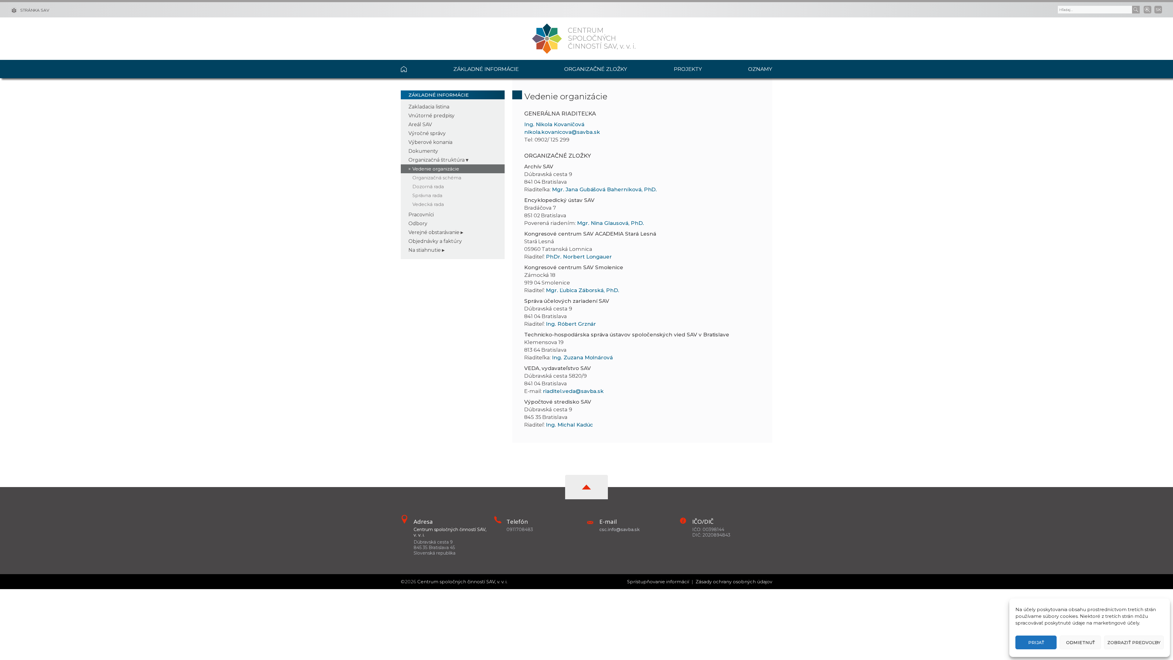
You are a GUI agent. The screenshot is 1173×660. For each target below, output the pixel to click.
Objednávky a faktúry (435, 241)
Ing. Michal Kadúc (569, 425)
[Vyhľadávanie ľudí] (1147, 9)
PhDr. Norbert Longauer (579, 257)
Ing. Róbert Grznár (571, 324)
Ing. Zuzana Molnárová (582, 357)
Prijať (1036, 642)
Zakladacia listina (428, 107)
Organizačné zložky (595, 69)
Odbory (417, 223)
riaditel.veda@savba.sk (573, 391)
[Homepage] (547, 39)
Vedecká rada (428, 204)
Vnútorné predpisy (431, 116)
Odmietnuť (1080, 642)
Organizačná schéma (436, 178)
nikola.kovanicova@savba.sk (562, 132)
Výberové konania (430, 142)
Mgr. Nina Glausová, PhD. (610, 223)
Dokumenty (423, 151)
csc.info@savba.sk (619, 529)
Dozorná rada (428, 186)
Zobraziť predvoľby (1133, 642)
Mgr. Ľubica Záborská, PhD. (582, 290)
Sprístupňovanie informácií (658, 582)
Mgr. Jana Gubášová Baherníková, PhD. (604, 189)
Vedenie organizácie (435, 169)
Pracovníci (421, 215)
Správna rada (427, 195)
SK (1158, 9)
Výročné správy (427, 133)
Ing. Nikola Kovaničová (554, 124)
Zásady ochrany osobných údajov (734, 582)
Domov (416, 69)
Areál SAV (420, 124)
